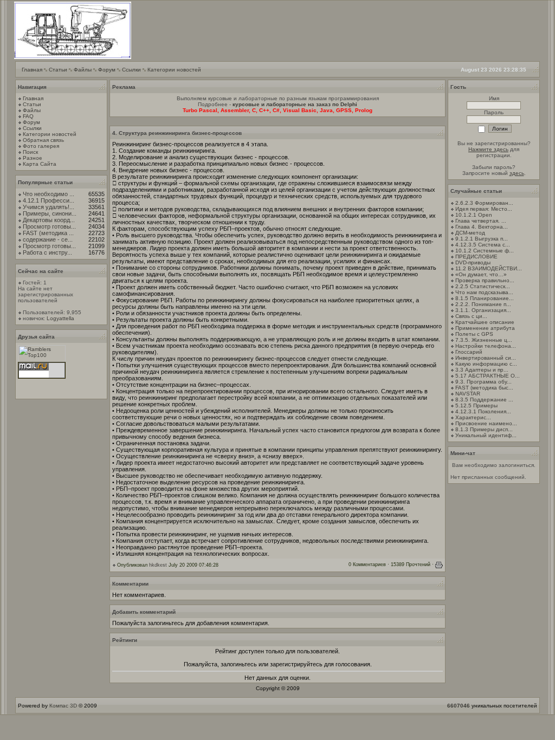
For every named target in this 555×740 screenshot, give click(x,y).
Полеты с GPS (474, 334)
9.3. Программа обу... (483, 382)
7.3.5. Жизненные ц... (483, 340)
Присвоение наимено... (486, 423)
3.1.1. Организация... (483, 310)
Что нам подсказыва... (484, 292)
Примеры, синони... (49, 213)
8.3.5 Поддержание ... (484, 400)
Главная (32, 70)
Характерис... (473, 417)
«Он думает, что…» (481, 274)
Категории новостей (174, 70)
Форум (106, 70)
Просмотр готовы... (49, 226)
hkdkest (158, 565)
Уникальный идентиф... (486, 435)
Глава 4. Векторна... (481, 227)
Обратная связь (43, 140)
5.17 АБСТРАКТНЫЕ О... (487, 376)
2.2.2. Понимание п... (483, 304)
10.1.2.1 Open (473, 215)
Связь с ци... (471, 316)
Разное (32, 158)
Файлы (83, 70)
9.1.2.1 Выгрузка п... (481, 239)
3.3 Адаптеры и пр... (481, 370)
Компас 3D (63, 706)
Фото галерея (41, 146)
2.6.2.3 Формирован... (484, 203)
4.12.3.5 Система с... (482, 245)
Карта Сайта (39, 164)
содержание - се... (48, 239)
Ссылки (131, 70)
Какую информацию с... (486, 364)
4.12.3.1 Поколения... (483, 411)
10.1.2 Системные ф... (484, 251)
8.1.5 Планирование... (484, 298)
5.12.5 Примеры (476, 405)
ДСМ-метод (470, 233)
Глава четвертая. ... (480, 221)
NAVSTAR (467, 394)
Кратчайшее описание (484, 322)
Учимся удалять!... (48, 207)
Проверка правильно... (484, 280)
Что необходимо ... (48, 194)
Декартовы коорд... (49, 220)
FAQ (28, 116)
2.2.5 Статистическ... (482, 286)
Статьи (58, 70)
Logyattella (60, 318)
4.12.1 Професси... (48, 200)
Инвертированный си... (485, 358)
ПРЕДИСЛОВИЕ (476, 256)
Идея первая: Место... (483, 209)
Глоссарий (468, 352)
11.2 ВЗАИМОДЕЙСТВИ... (488, 268)
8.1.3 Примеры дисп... (484, 429)
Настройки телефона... (485, 346)
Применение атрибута (485, 328)
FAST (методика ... (48, 233)
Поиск (30, 152)
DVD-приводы (473, 262)
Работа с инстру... (47, 252)
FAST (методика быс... (484, 388)
